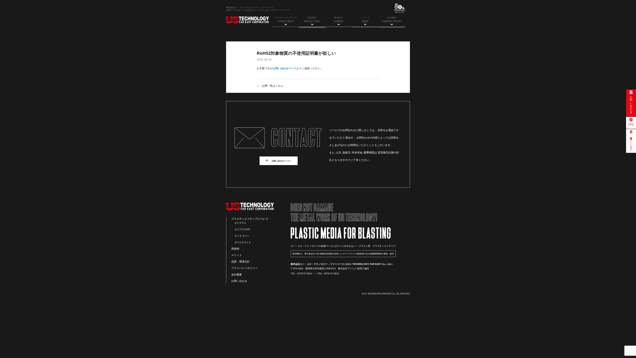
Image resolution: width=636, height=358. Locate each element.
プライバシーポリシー (244, 268)
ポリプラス (240, 223)
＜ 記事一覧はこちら (270, 85)
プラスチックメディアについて (249, 218)
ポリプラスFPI (242, 229)
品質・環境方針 (240, 261)
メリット (236, 255)
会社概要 (236, 274)
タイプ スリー (242, 236)
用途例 (235, 248)
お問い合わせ (239, 281)
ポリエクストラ (243, 242)
